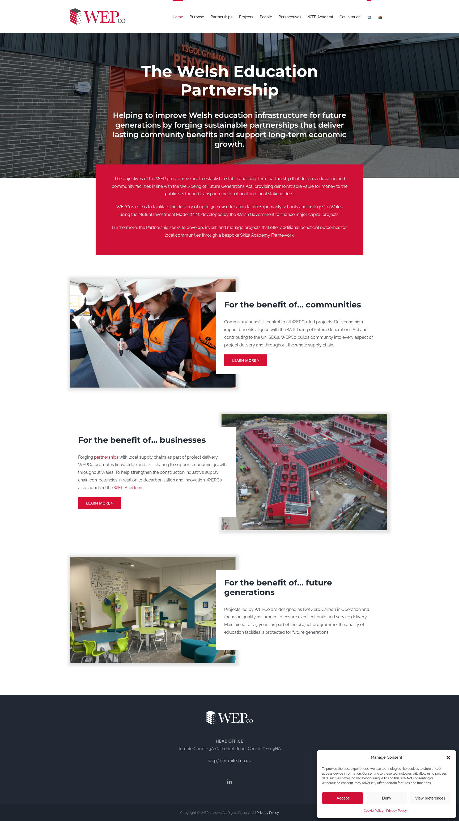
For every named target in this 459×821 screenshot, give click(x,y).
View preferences (430, 798)
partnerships (106, 457)
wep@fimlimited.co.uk (229, 760)
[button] (448, 757)
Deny (386, 798)
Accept (343, 798)
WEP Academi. (128, 487)
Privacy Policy (396, 811)
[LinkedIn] (229, 781)
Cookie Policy (374, 811)
